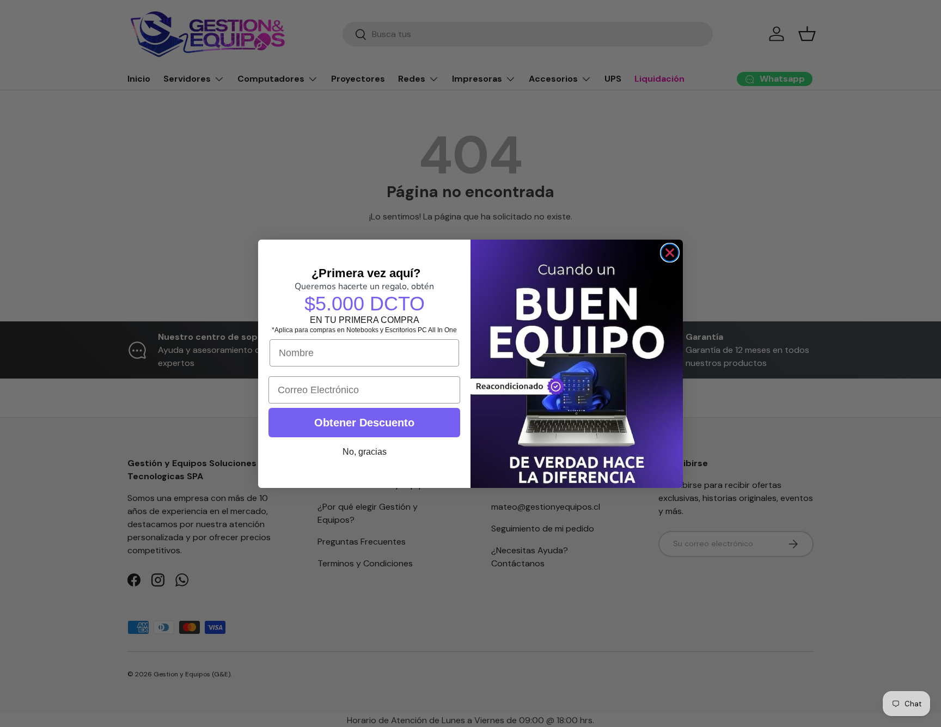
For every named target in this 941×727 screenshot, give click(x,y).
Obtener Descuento (364, 423)
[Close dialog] (670, 252)
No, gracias (365, 451)
